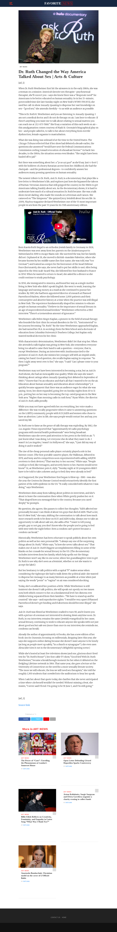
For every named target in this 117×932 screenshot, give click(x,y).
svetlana (26, 768)
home (64, 917)
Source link (24, 705)
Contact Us (55, 917)
